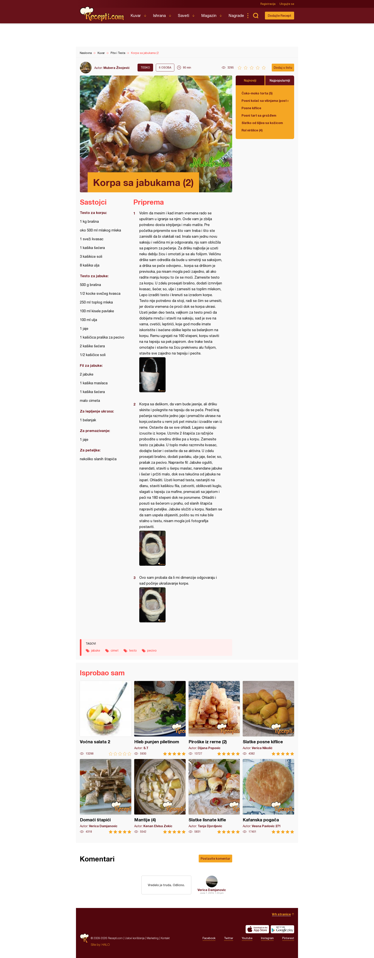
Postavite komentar (215, 858)
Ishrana (159, 15)
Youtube (247, 938)
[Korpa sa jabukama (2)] (180, 374)
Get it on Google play (282, 929)
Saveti (183, 15)
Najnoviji (250, 80)
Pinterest (288, 938)
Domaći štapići (105, 796)
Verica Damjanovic (212, 890)
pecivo (152, 650)
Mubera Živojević (116, 67)
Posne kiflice (251, 108)
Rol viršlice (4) (252, 130)
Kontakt (165, 938)
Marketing (153, 938)
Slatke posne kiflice (268, 718)
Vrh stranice (281, 914)
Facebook (209, 938)
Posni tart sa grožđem (259, 115)
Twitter (228, 938)
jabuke (95, 650)
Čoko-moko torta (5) (257, 93)
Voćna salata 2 (105, 718)
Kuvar (136, 15)
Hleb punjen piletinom (160, 718)
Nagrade (236, 15)
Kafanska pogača (268, 796)
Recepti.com (102, 14)
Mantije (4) (160, 796)
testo (133, 650)
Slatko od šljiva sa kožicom (262, 123)
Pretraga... (255, 15)
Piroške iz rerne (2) (214, 718)
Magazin (208, 15)
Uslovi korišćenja (135, 938)
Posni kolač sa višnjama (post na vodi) (265, 100)
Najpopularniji (280, 80)
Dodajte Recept (279, 15)
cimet (114, 650)
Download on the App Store (257, 929)
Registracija (267, 3)
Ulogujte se (287, 3)
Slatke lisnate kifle (214, 796)
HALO (106, 944)
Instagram (267, 938)
